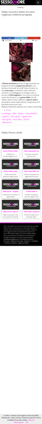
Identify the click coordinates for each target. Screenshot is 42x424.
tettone (26, 119)
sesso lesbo (17, 119)
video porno (6, 122)
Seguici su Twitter (23, 243)
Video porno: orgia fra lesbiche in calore (10, 212)
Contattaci (35, 241)
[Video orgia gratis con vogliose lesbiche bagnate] (31, 144)
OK (27, 422)
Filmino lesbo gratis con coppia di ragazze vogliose (10, 171)
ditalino (21, 113)
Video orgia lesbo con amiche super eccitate (31, 171)
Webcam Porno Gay (17, 241)
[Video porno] (12, 2)
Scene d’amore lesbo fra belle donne (10, 151)
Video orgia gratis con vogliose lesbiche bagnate (31, 151)
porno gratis (15, 116)
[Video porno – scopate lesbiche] (10, 184)
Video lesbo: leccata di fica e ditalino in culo (31, 212)
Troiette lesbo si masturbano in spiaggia (31, 192)
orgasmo (5, 116)
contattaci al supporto (10, 239)
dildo (14, 113)
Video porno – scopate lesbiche (10, 192)
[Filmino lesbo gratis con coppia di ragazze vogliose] (10, 164)
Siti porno (27, 241)
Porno (8, 110)
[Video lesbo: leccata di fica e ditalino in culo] (31, 205)
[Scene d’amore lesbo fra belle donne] (10, 144)
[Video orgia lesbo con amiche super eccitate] (31, 164)
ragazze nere (27, 116)
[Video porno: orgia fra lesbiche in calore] (10, 205)
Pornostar (7, 241)
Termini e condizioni (11, 243)
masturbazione (31, 113)
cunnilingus (6, 113)
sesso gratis (6, 119)
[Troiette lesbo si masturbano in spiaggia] (31, 184)
